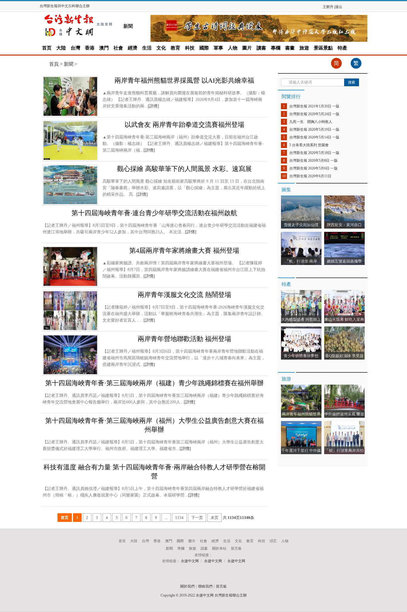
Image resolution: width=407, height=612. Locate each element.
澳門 (104, 47)
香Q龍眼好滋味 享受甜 (344, 356)
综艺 (273, 541)
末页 (214, 517)
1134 (179, 517)
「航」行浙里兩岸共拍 (344, 450)
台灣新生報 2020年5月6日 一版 (313, 168)
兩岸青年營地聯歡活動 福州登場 (184, 339)
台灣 (75, 47)
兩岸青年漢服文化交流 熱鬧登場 (184, 294)
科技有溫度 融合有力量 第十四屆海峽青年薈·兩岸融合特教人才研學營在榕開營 (154, 471)
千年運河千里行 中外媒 (301, 450)
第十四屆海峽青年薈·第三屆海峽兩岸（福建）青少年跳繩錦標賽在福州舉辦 (154, 383)
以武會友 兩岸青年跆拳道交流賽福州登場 (184, 124)
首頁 (54, 64)
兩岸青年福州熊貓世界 (301, 414)
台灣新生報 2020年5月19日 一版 (314, 129)
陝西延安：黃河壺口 (344, 225)
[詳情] (153, 106)
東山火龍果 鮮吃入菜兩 (344, 319)
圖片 (247, 47)
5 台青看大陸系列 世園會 (309, 145)
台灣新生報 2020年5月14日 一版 (314, 137)
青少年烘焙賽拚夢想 (302, 356)
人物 (232, 47)
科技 (190, 47)
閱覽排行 (291, 96)
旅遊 (304, 47)
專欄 (275, 47)
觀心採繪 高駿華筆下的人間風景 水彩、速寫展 (184, 168)
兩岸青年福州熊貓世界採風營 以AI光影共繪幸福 (184, 80)
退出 (338, 7)
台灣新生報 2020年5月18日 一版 (314, 153)
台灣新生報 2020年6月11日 (310, 176)
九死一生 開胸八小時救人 (310, 122)
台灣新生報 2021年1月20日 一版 (314, 106)
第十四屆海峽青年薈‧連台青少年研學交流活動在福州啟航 (154, 213)
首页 (47, 47)
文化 (161, 47)
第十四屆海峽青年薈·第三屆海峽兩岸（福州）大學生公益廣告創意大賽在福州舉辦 (154, 425)
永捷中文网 (190, 561)
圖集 (286, 189)
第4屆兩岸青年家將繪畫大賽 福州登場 (184, 250)
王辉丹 (328, 7)
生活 (147, 47)
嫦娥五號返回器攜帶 (344, 261)
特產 (342, 47)
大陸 (61, 47)
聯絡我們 (205, 586)
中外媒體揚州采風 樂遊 (344, 414)
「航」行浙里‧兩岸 (301, 261)
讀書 (261, 47)
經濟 (132, 47)
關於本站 (219, 548)
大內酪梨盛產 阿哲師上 (301, 319)
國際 (204, 47)
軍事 (218, 47)
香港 (89, 47)
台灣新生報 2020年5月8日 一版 (313, 160)
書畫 (290, 47)
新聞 (68, 64)
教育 (175, 47)
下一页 (197, 517)
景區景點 (323, 47)
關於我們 (187, 586)
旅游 (286, 378)
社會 (118, 47)
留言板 (236, 548)
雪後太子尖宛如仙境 (301, 225)
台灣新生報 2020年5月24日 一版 (314, 114)
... (166, 517)
